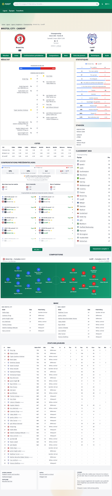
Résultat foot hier (7, 481)
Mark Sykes (22, 122)
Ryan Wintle (61, 324)
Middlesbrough (85, 185)
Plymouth (83, 231)
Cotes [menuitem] (16, 55)
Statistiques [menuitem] (95, 55)
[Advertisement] (56, 19)
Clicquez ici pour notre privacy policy (88, 488)
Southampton (84, 171)
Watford (82, 210)
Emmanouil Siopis (15, 375)
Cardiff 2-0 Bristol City (40, 177)
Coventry (83, 189)
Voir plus (37, 249)
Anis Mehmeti (6, 321)
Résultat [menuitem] (6, 55)
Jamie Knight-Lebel (7, 318)
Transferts (19, 11)
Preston (82, 192)
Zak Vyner (13, 390)
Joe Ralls (48, 100)
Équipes (11, 11)
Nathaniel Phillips (15, 372)
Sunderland (83, 213)
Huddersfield (84, 238)
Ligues (5, 11)
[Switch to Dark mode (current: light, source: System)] (102, 4)
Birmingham (84, 234)
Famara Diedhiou (63, 337)
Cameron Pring (6, 315)
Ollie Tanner (62, 334)
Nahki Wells (21, 91)
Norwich (82, 178)
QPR (81, 220)
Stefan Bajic (5, 312)
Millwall (82, 203)
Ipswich (82, 164)
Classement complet (100, 249)
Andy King (25, 79)
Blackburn (83, 224)
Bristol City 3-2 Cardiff (38, 180)
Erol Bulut (106, 261)
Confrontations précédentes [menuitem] (33, 55)
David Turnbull (14, 365)
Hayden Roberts (20, 128)
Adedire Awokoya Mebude (10, 328)
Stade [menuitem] (107, 55)
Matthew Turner (63, 312)
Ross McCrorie (14, 378)
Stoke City (83, 217)
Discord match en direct (47, 474)
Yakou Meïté (61, 321)
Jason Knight (21, 133)
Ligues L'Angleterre (16, 24)
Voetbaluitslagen (7, 477)
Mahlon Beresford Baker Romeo (67, 318)
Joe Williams (13, 393)
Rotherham (83, 241)
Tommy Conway (6, 324)
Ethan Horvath (14, 368)
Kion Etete (49, 76)
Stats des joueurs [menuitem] (79, 55)
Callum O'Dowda (63, 328)
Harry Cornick (6, 331)
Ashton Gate (81, 131)
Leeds (81, 168)
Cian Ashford (62, 331)
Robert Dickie (14, 353)
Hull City (82, 182)
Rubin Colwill (50, 117)
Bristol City (83, 196)
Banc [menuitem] (66, 55)
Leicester (83, 161)
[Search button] (97, 4)
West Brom (83, 175)
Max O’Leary (13, 387)
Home (3, 24)
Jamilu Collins (62, 315)
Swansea (82, 206)
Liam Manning (11, 261)
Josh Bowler (49, 95)
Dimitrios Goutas (15, 362)
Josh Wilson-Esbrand (52, 107)
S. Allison (58, 46)
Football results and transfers (11, 474)
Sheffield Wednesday (86, 227)
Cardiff (82, 199)
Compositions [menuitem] (54, 55)
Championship (28, 24)
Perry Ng (48, 104)
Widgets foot (43, 477)
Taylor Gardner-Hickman (21, 110)
